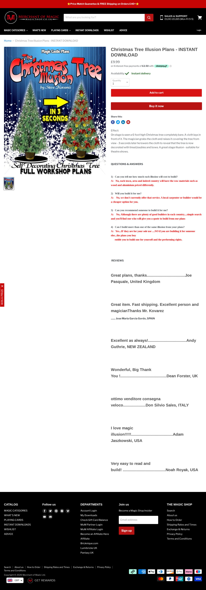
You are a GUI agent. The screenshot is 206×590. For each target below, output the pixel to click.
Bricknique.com (89, 543)
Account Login (88, 510)
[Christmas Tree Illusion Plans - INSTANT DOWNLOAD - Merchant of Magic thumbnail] (9, 183)
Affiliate (85, 538)
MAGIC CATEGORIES (15, 30)
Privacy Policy (175, 534)
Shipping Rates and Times (182, 524)
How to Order (174, 520)
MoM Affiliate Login (91, 529)
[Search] (149, 17)
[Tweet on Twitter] (118, 122)
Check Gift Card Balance (94, 520)
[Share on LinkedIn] (123, 122)
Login (199, 30)
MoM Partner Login (91, 524)
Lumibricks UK (88, 548)
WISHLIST (109, 30)
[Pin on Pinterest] (128, 122)
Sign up (126, 530)
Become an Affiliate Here (94, 534)
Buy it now (156, 106)
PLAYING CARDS (60, 30)
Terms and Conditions (179, 538)
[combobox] (104, 17)
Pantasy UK (87, 552)
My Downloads (88, 515)
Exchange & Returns (178, 529)
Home (7, 40)
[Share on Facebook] (113, 122)
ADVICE (123, 30)
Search (171, 510)
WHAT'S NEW (39, 30)
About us (172, 515)
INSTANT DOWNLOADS (87, 30)
